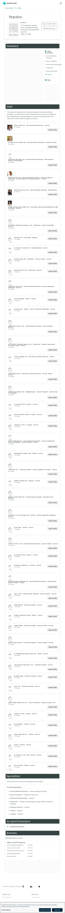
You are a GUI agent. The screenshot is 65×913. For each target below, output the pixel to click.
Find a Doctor (36, 897)
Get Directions (50, 28)
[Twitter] (39, 886)
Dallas (19, 8)
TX (15, 8)
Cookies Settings (5, 910)
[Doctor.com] (10, 3)
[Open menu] (60, 3)
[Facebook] (23, 886)
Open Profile (52, 130)
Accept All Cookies (45, 910)
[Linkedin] (31, 886)
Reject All (57, 910)
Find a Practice (9, 8)
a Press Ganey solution (12, 886)
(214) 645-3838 (50, 24)
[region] (32, 907)
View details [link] (48, 74)
